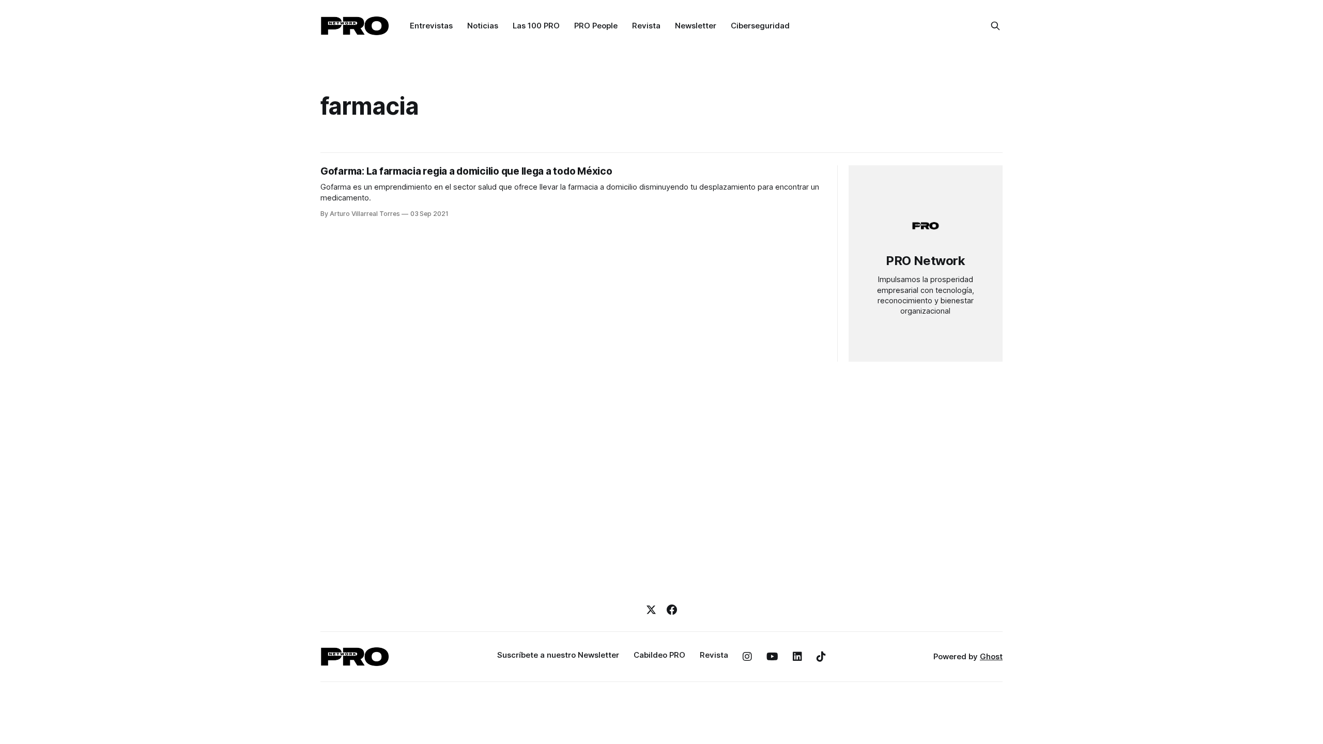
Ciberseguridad (760, 25)
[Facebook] (672, 610)
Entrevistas (431, 25)
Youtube (772, 656)
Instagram (747, 656)
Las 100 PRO (536, 25)
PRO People (596, 25)
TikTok (821, 656)
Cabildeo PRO (659, 655)
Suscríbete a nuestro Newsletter (558, 655)
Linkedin (797, 656)
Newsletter (695, 25)
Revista (646, 25)
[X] (651, 610)
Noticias (482, 25)
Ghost (991, 656)
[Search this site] (995, 26)
